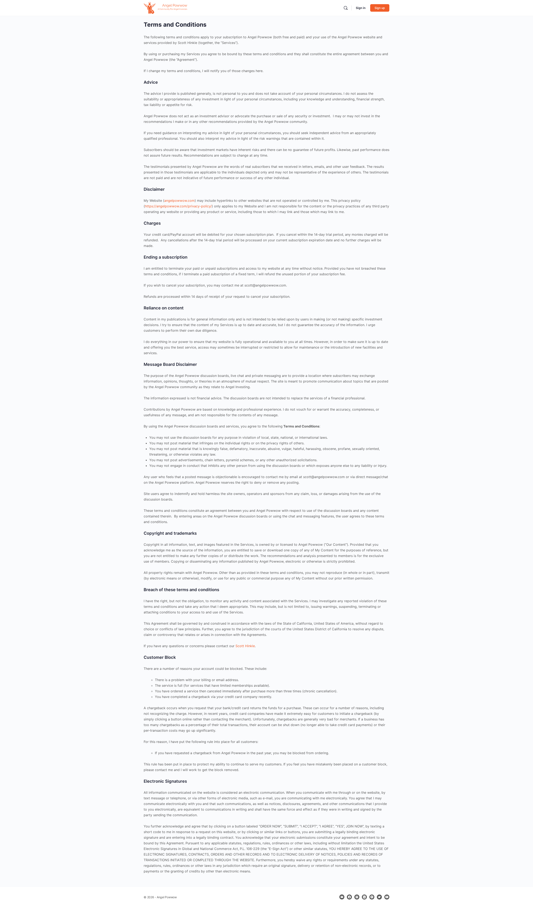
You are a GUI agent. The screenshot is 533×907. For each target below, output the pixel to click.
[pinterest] (371, 897)
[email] (341, 897)
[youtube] (386, 897)
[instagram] (356, 897)
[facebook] (349, 897)
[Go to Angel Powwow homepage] (167, 8)
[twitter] (379, 897)
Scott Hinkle (245, 646)
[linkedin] (364, 897)
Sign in (361, 8)
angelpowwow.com (179, 200)
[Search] (345, 7)
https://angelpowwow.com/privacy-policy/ (178, 206)
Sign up (380, 8)
